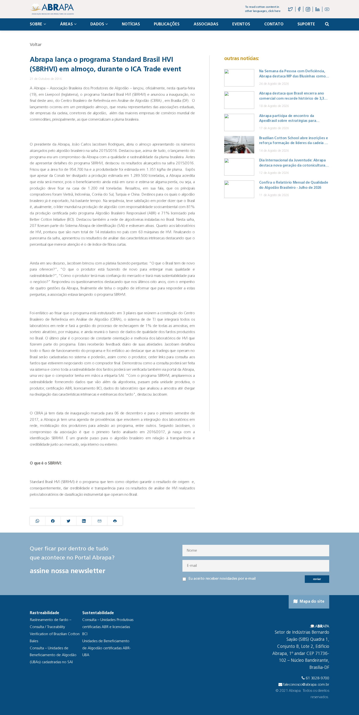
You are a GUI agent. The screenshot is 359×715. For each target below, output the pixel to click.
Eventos (241, 24)
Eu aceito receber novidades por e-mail (222, 579)
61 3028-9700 (317, 678)
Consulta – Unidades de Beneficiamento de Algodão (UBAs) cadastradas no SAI (53, 655)
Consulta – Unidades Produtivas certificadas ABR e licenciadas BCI (107, 627)
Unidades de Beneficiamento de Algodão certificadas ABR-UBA (106, 648)
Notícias (131, 24)
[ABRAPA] (52, 9)
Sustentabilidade (98, 613)
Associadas (206, 24)
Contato (274, 24)
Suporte (306, 24)
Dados (97, 24)
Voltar (36, 45)
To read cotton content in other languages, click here (263, 9)
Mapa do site (311, 602)
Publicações (167, 24)
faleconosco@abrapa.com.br (306, 685)
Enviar (317, 579)
